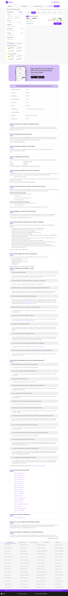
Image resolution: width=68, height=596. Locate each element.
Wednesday (44, 13)
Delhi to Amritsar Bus (19, 491)
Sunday (28, 13)
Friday (54, 13)
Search (56, 6)
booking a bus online (31, 303)
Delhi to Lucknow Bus (19, 475)
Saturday (59, 13)
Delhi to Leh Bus (18, 506)
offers (56, 536)
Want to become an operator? (41, 593)
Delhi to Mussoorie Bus (20, 493)
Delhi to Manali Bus (19, 479)
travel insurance (29, 302)
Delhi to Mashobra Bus (20, 517)
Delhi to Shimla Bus (19, 485)
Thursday (49, 13)
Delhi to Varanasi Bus (19, 487)
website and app (40, 346)
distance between (18, 310)
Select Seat (58, 23)
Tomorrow (50, 6)
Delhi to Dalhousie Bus (20, 510)
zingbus (11, 137)
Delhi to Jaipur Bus (19, 489)
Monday (33, 13)
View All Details (29, 23)
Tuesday (38, 13)
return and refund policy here (27, 320)
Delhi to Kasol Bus (19, 495)
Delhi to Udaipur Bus (19, 483)
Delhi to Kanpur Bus (19, 481)
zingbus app (29, 228)
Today (47, 6)
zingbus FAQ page (38, 465)
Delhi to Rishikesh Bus (19, 477)
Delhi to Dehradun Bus (20, 473)
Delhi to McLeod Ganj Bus (20, 508)
